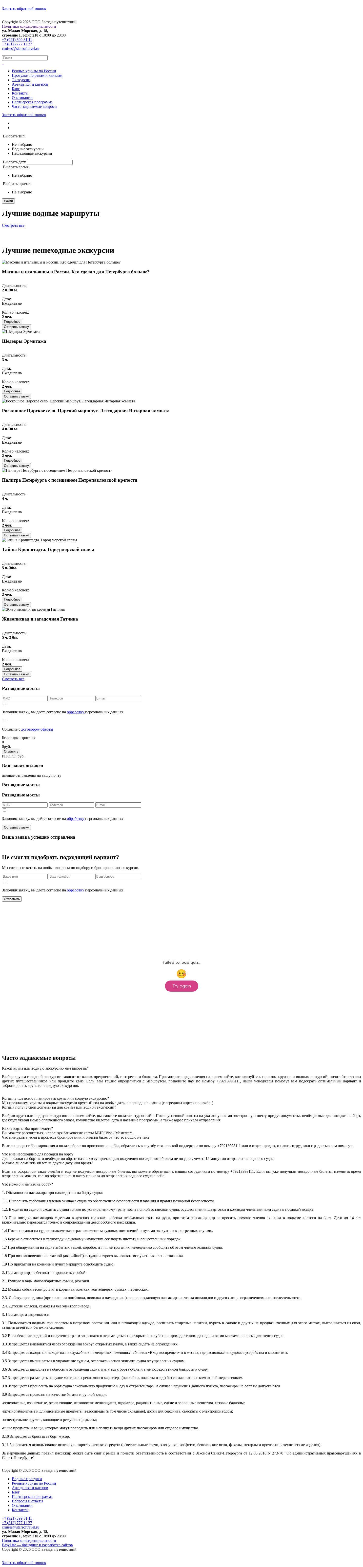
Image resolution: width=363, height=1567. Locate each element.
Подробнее (12, 321)
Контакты (20, 93)
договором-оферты (37, 729)
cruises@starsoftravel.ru (20, 48)
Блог (16, 89)
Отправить (12, 899)
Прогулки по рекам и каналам (37, 75)
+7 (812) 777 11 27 (17, 44)
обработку (76, 712)
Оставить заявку (16, 327)
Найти (8, 201)
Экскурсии (21, 80)
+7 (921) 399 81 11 (17, 40)
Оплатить (11, 751)
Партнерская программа (32, 102)
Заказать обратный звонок (24, 8)
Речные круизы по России (34, 71)
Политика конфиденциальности (29, 26)
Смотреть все (13, 225)
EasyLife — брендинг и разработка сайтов (37, 1545)
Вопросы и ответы (27, 1501)
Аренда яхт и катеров (30, 84)
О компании (22, 97)
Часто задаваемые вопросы (34, 106)
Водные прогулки (27, 1479)
